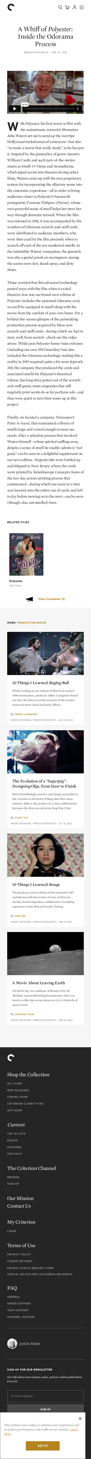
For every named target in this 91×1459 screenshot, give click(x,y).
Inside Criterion (21, 720)
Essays (12, 1140)
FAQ (12, 1288)
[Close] (80, 1418)
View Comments (51, 599)
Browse (13, 1177)
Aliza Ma (20, 915)
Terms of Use (21, 1245)
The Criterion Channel (31, 1168)
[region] (42, 1435)
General (14, 1296)
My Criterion (21, 1222)
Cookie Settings (20, 1261)
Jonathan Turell (24, 1014)
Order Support (19, 1303)
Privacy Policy (19, 1254)
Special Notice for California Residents (39, 1274)
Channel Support (21, 1317)
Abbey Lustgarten (26, 714)
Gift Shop (14, 1110)
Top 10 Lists (16, 1133)
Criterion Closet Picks (25, 1103)
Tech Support (18, 1310)
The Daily (14, 1153)
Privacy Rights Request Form (30, 1268)
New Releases (18, 1090)
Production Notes (36, 52)
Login (11, 1231)
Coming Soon (17, 1096)
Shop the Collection (28, 1074)
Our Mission (20, 1198)
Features (14, 1147)
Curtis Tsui (21, 817)
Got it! (43, 1445)
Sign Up (13, 1183)
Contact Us (19, 1205)
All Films (14, 1083)
